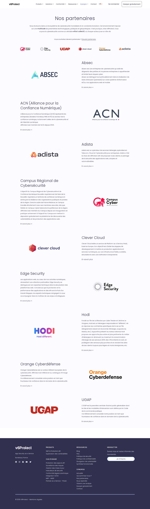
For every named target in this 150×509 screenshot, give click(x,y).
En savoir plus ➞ (87, 87)
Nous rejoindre (82, 481)
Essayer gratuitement (84, 486)
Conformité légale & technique (57, 473)
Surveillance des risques (54, 465)
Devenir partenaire (89, 39)
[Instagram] (19, 462)
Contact (80, 489)
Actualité (80, 473)
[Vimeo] (22, 462)
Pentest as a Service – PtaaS (56, 481)
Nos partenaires (82, 478)
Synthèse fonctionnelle (85, 464)
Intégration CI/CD (52, 476)
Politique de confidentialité (86, 459)
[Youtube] (26, 462)
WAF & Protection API (53, 451)
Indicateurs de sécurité (54, 471)
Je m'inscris (120, 459)
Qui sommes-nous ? (84, 476)
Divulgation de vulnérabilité (86, 461)
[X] (30, 462)
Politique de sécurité (84, 456)
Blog (78, 451)
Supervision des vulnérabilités (56, 454)
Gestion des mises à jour (55, 468)
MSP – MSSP (50, 478)
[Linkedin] (16, 462)
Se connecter (113, 4)
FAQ (78, 454)
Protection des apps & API (55, 463)
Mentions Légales (35, 499)
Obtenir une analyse (84, 483)
